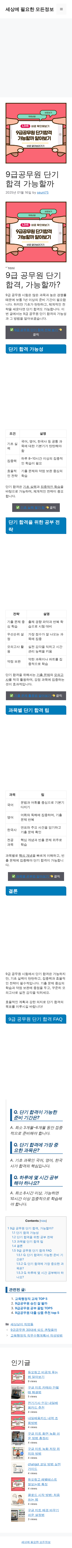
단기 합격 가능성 (25, 1232)
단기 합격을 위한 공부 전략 (32, 1237)
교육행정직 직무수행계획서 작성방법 (37, 1335)
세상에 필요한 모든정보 (30, 9)
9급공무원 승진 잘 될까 (31, 1303)
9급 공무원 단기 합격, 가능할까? (30, 1228)
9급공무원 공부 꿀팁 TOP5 (34, 1308)
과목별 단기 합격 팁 (27, 1241)
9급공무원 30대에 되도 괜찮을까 (34, 1330)
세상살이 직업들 (22, 1324)
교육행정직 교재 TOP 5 (31, 1299)
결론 (17, 1246)
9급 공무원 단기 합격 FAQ (32, 1250)
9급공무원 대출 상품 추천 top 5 (37, 1313)
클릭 (36, 332)
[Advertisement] (36, 56)
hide (43, 1221)
